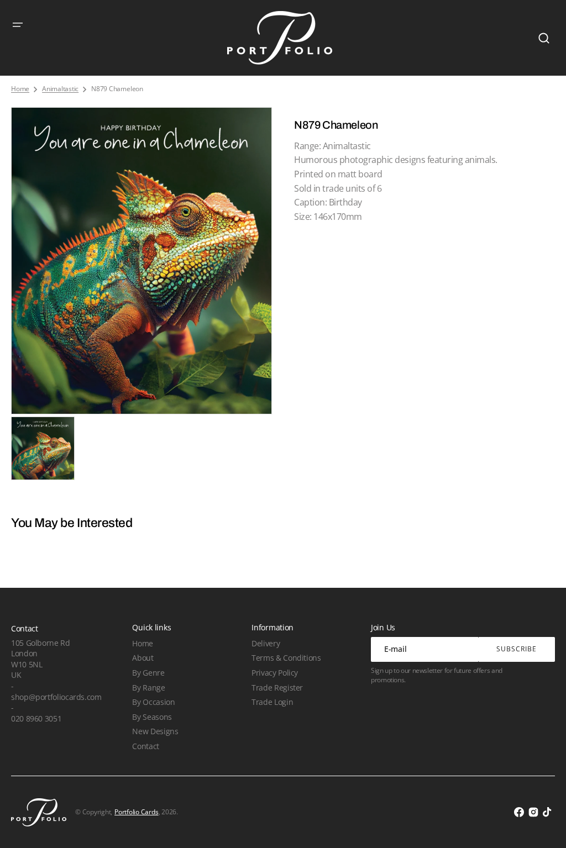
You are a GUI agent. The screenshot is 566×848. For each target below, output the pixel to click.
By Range (148, 687)
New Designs (155, 731)
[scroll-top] (542, 824)
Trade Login (272, 702)
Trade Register (277, 687)
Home (20, 89)
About (142, 657)
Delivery (265, 643)
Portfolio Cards (136, 812)
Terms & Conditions (286, 657)
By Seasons (151, 717)
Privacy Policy (274, 672)
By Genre (148, 672)
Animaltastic (60, 89)
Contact (145, 746)
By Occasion (153, 702)
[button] (18, 25)
